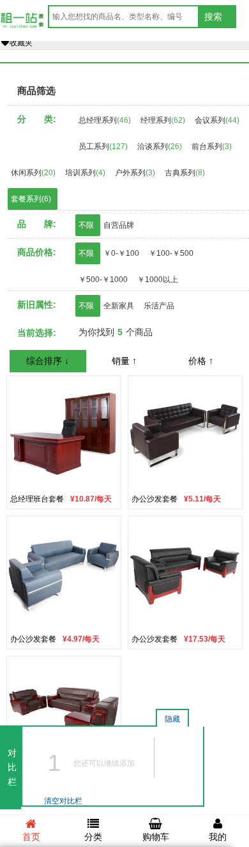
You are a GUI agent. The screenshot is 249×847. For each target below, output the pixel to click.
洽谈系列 (159, 146)
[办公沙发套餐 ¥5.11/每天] (185, 432)
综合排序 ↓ (47, 361)
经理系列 (162, 120)
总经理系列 (105, 120)
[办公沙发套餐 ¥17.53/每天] (185, 572)
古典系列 (185, 172)
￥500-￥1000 (103, 279)
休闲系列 (33, 172)
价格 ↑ (200, 361)
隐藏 (172, 719)
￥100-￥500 (171, 253)
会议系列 (217, 120)
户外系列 (135, 172)
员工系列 (103, 146)
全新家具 (118, 305)
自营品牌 (118, 225)
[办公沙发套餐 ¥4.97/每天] (64, 572)
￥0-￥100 (121, 253)
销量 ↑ (124, 361)
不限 (86, 225)
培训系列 (85, 172)
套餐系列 (31, 198)
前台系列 (212, 146)
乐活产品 (159, 305)
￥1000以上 (157, 279)
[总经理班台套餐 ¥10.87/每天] (64, 432)
